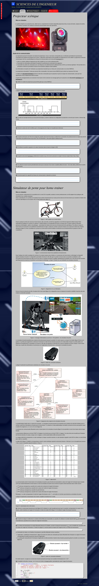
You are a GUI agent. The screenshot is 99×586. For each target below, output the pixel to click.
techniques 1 (79, 77)
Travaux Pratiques (33, 11)
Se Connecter (54, 11)
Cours (16, 11)
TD (23, 11)
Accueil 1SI (44, 11)
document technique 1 (28, 73)
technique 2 (59, 59)
